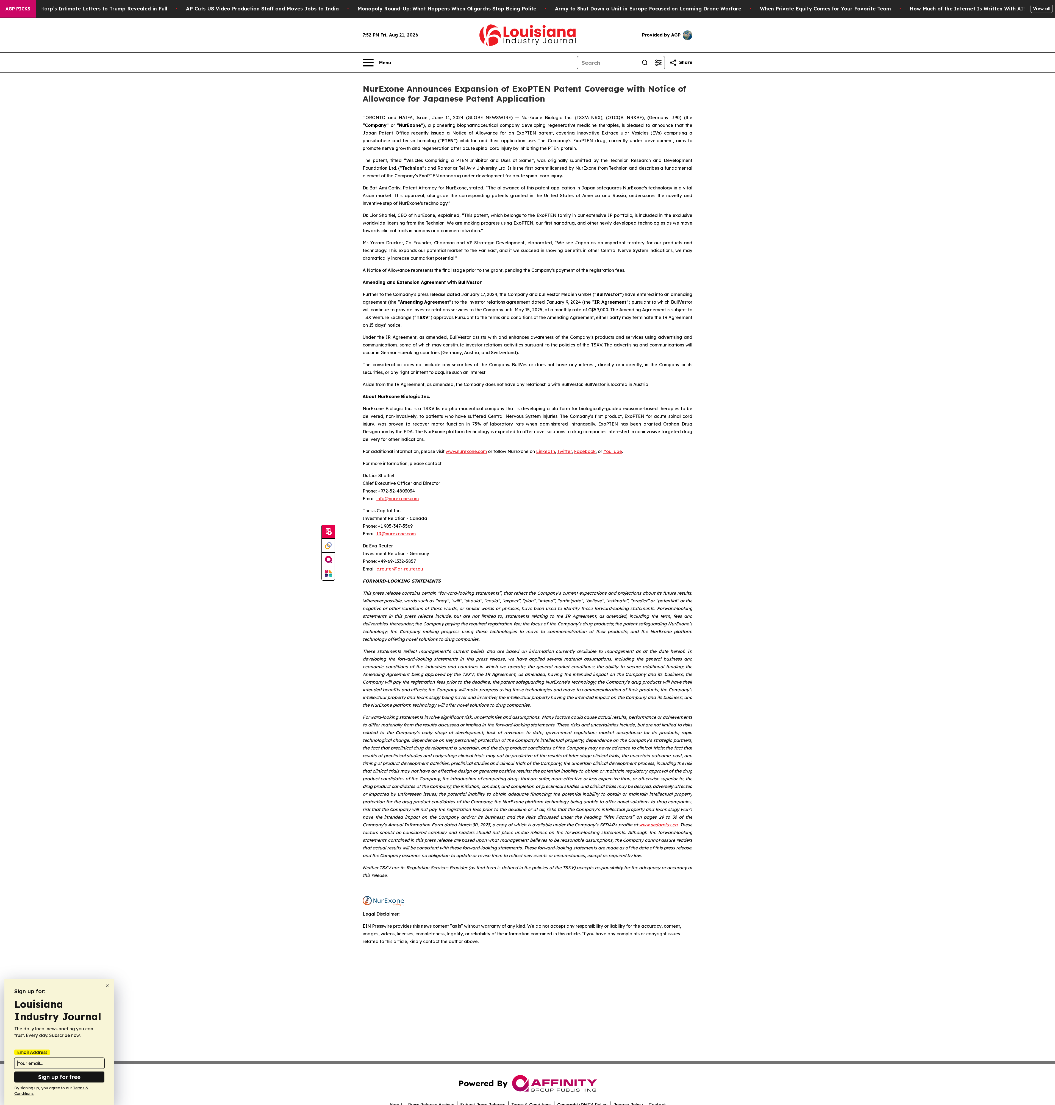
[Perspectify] (328, 546)
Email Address (32, 1052)
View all (1041, 8)
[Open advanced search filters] (658, 62)
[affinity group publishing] (328, 559)
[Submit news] (328, 532)
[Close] (107, 985)
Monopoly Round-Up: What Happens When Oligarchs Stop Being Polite (446, 8)
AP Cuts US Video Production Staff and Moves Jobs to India (262, 8)
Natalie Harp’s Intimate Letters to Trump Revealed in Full (93, 8)
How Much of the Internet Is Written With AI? (968, 8)
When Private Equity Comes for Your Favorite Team (825, 8)
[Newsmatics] (328, 573)
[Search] (644, 62)
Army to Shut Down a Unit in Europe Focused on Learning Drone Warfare (648, 8)
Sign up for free (59, 1076)
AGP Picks (17, 9)
